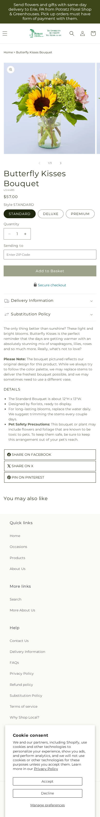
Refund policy (21, 684)
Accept (47, 781)
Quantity (11, 224)
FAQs (14, 662)
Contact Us (19, 641)
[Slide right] (60, 163)
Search (15, 599)
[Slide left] (39, 163)
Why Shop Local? (24, 717)
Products (17, 558)
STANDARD (20, 214)
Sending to (21, 245)
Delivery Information (27, 651)
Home (8, 52)
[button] (72, 33)
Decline (47, 793)
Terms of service (23, 706)
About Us (17, 569)
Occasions (18, 547)
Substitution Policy (26, 695)
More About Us (22, 610)
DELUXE (50, 214)
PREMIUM (80, 214)
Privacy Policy (46, 769)
